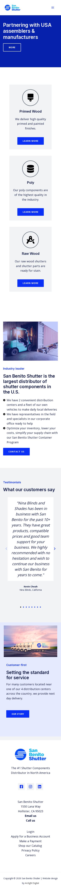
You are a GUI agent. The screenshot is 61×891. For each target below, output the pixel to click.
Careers (30, 855)
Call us (30, 820)
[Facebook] (21, 786)
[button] (6, 548)
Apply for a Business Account (30, 836)
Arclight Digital (32, 883)
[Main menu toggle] (52, 7)
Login (30, 832)
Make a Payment (30, 841)
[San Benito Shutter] (12, 7)
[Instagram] (30, 786)
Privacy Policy (30, 850)
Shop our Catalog (30, 846)
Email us (30, 816)
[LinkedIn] (39, 786)
